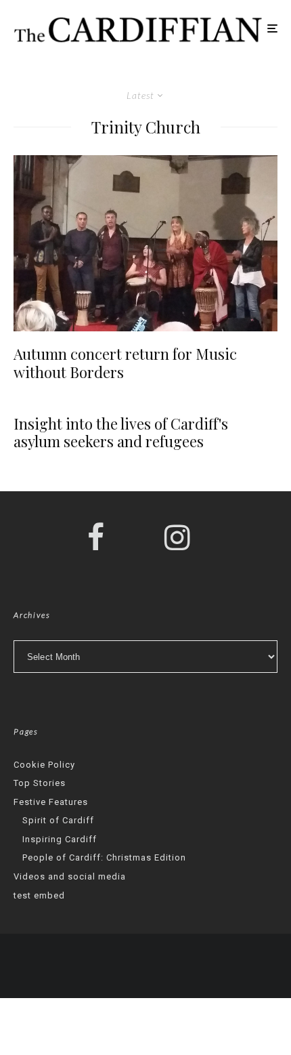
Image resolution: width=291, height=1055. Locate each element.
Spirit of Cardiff (58, 820)
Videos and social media (70, 876)
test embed (39, 895)
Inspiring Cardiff (59, 839)
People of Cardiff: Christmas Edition (104, 857)
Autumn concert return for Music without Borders (125, 363)
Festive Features (51, 802)
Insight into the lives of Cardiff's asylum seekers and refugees (121, 433)
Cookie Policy (44, 765)
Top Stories (40, 783)
